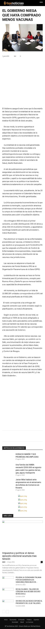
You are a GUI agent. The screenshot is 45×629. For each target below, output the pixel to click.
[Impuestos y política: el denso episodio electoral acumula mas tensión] (22, 535)
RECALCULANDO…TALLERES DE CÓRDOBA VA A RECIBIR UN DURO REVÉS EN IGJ (28, 591)
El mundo (21, 620)
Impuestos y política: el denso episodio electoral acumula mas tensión (19, 556)
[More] (26, 436)
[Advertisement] (22, 84)
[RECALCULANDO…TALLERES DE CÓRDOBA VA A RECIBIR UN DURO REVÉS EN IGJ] (8, 592)
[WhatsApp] (20, 436)
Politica (29, 620)
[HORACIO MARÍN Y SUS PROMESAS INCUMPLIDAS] (8, 457)
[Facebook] (4, 436)
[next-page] (7, 611)
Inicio (6, 620)
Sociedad (15, 622)
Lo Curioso (29, 622)
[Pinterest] (15, 436)
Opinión (36, 620)
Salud (22, 622)
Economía (13, 620)
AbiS (3, 562)
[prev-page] (3, 611)
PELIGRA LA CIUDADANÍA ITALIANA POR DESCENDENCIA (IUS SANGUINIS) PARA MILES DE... (28, 580)
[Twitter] (10, 436)
